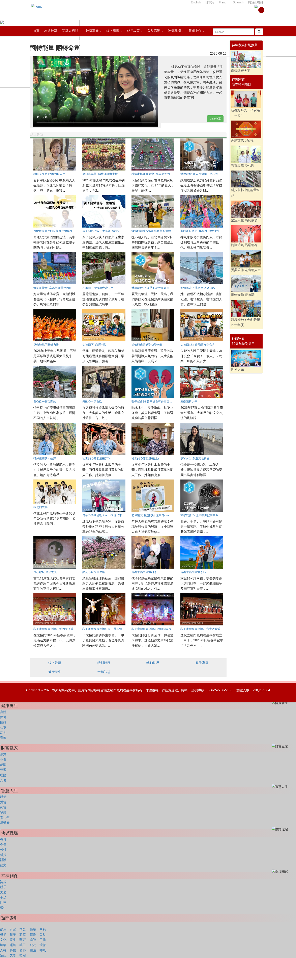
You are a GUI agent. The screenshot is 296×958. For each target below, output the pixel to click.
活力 (3, 732)
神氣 (42, 950)
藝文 (3, 865)
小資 (3, 759)
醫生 (33, 950)
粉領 (3, 849)
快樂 (33, 929)
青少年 (5, 817)
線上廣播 (112, 30)
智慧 (22, 929)
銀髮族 (5, 822)
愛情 (3, 802)
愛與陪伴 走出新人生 (246, 270)
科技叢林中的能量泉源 (245, 192)
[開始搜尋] (259, 31)
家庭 (22, 934)
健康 (3, 929)
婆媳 (3, 882)
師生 (3, 907)
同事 (3, 902)
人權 (3, 950)
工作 (42, 939)
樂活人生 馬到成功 (244, 220)
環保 (42, 945)
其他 (3, 780)
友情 (3, 807)
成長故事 (133, 30)
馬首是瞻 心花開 (242, 165)
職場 (33, 934)
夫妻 (3, 892)
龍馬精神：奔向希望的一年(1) (245, 322)
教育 (3, 839)
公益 (42, 934)
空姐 (3, 955)
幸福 (42, 929)
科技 (3, 855)
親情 (3, 797)
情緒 (3, 722)
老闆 (3, 765)
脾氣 (3, 945)
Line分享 (215, 118)
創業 (3, 754)
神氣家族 (92, 30)
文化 (3, 939)
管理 (3, 770)
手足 (3, 897)
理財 (3, 775)
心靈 (3, 727)
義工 (22, 945)
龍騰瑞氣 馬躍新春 (244, 245)
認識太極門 (70, 30)
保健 (3, 717)
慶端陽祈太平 (240, 71)
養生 (13, 939)
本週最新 (50, 30)
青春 (3, 738)
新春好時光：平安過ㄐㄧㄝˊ (245, 112)
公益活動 (153, 30)
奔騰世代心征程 (242, 140)
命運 (33, 939)
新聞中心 (194, 30)
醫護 (3, 860)
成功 (33, 945)
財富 (13, 929)
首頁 (36, 30)
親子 (3, 887)
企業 (3, 844)
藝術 (22, 939)
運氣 (13, 945)
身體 (3, 712)
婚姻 (3, 934)
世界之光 (237, 369)
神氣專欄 (174, 30)
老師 (22, 950)
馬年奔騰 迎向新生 (244, 294)
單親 (3, 812)
